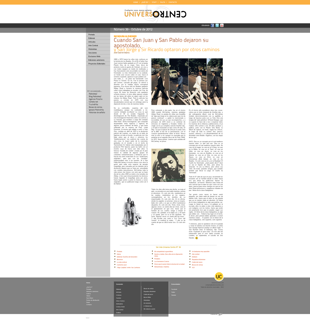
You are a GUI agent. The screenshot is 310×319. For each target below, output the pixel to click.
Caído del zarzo (197, 262)
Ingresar (87, 317)
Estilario (194, 257)
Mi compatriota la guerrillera (163, 251)
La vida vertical (122, 262)
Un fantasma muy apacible (200, 251)
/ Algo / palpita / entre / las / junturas (128, 267)
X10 (193, 267)
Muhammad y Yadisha (161, 267)
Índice (119, 254)
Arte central (195, 254)
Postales (157, 259)
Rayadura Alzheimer (198, 259)
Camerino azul (122, 265)
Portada (119, 251)
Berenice (120, 259)
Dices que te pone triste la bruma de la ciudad (169, 264)
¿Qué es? (144, 2)
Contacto (173, 2)
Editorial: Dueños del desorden (127, 257)
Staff (154, 2)
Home (135, 2)
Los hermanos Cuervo (161, 261)
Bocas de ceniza (197, 265)
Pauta (162, 2)
